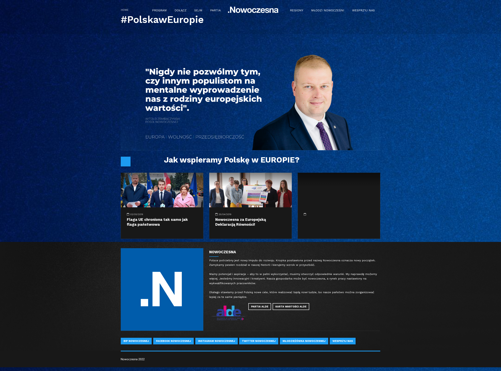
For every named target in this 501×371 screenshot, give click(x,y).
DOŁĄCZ (181, 10)
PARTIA (215, 10)
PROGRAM (159, 10)
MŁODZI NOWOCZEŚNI (327, 10)
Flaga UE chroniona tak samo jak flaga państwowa (157, 222)
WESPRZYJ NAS (363, 10)
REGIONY (296, 10)
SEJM (198, 10)
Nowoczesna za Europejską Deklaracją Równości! (240, 222)
